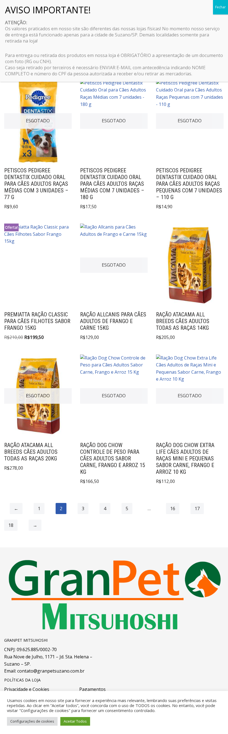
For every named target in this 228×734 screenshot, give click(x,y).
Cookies (41, 689)
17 (197, 508)
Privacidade (16, 689)
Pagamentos (92, 689)
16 (172, 508)
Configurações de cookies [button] (32, 721)
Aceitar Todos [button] (75, 721)
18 (10, 525)
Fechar (220, 7)
